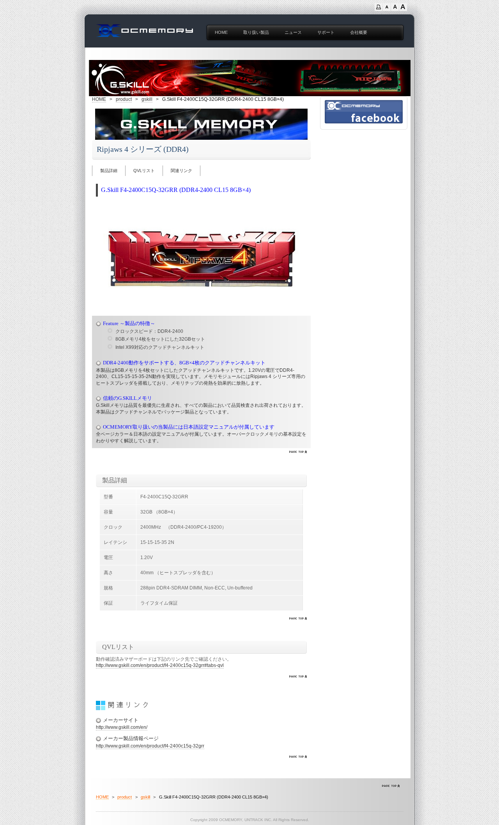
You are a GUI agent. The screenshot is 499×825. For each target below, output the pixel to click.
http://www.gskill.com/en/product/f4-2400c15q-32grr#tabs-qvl (160, 665)
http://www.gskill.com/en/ (121, 727)
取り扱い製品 (256, 32)
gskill (147, 99)
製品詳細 (108, 170)
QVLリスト (144, 170)
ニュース (293, 32)
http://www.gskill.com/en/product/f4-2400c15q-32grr (150, 746)
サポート (325, 32)
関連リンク (181, 170)
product (124, 99)
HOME (221, 32)
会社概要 (358, 32)
